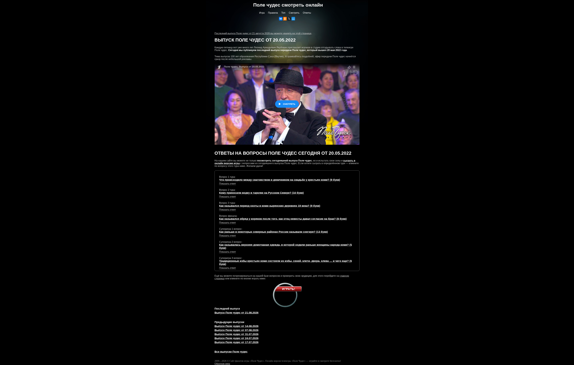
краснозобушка (227, 235)
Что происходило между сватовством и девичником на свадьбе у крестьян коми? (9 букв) (279, 179)
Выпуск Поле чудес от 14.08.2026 (236, 326)
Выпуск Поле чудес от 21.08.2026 (236, 312)
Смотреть (294, 13)
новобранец (227, 196)
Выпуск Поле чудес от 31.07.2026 (236, 334)
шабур (227, 252)
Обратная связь (222, 363)
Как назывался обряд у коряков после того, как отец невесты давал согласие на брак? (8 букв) (283, 218)
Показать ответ (227, 183)
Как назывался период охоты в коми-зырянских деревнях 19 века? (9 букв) (269, 205)
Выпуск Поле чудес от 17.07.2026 (236, 342)
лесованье (227, 209)
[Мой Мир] (293, 18)
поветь (227, 268)
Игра (262, 13)
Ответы (307, 13)
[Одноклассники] (285, 18)
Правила (273, 13)
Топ (283, 13)
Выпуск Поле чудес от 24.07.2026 (236, 338)
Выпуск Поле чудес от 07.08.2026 (236, 330)
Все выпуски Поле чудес (231, 351)
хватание (227, 222)
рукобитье (227, 183)
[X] (289, 18)
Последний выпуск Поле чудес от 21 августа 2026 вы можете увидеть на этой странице (263, 33)
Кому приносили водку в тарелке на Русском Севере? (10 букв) (261, 192)
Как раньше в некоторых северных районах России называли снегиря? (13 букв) (273, 231)
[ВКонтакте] (281, 18)
